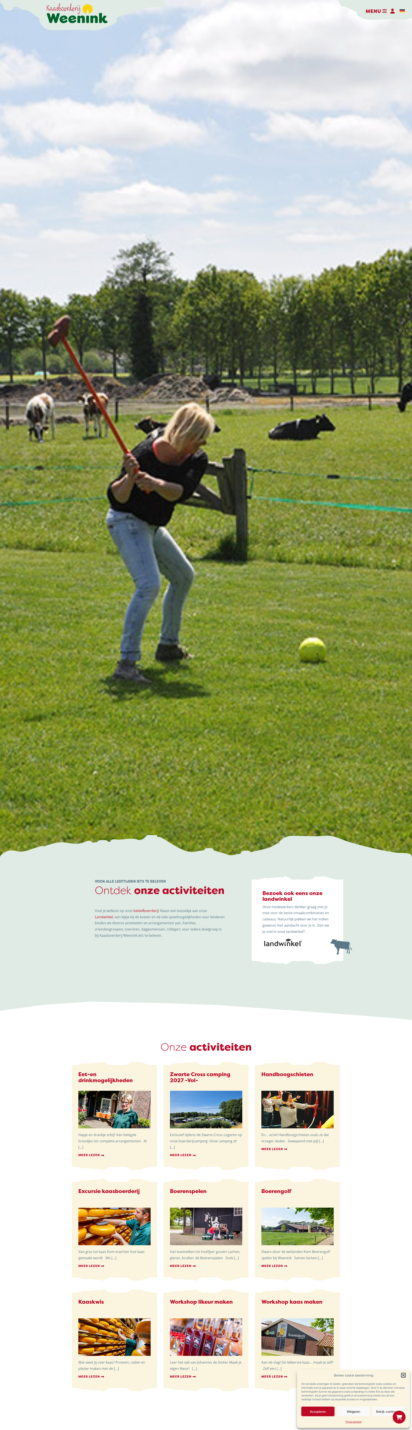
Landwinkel (104, 917)
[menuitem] (402, 11)
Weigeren (353, 1411)
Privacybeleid (353, 1422)
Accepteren (318, 1411)
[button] (403, 1375)
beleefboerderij (145, 910)
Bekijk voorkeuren (388, 1411)
